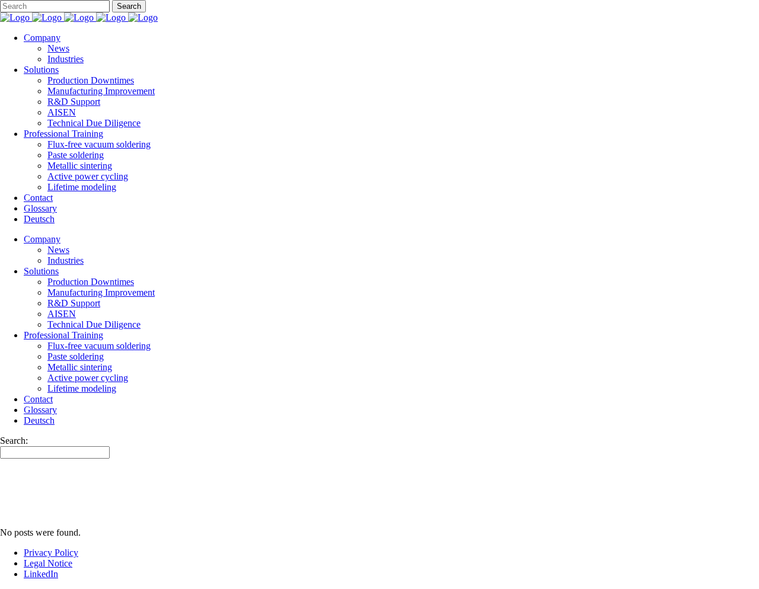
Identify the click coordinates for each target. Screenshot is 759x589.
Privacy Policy (51, 553)
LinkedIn (41, 574)
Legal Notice (48, 563)
